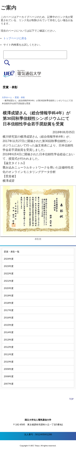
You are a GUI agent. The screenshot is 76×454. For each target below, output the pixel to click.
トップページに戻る (15, 38)
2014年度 (8, 332)
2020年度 (8, 288)
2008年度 (8, 376)
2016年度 (8, 317)
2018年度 (8, 303)
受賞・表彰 (20, 97)
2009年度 (8, 369)
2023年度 (8, 266)
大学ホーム (7, 97)
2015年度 (8, 325)
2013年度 (8, 339)
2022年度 (8, 273)
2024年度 (8, 259)
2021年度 (8, 281)
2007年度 (8, 384)
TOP (71, 399)
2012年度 (8, 347)
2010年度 (8, 361)
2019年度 (8, 295)
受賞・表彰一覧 (11, 251)
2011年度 (8, 354)
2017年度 (8, 310)
